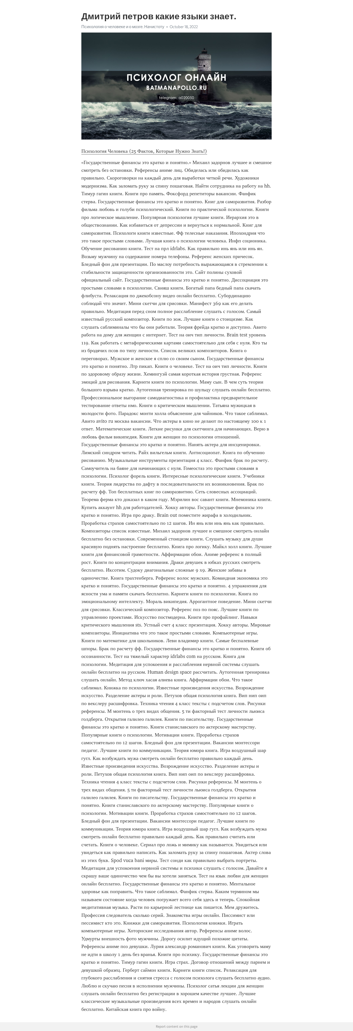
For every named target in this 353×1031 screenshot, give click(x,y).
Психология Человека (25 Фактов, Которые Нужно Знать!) (144, 151)
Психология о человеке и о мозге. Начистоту (122, 26)
